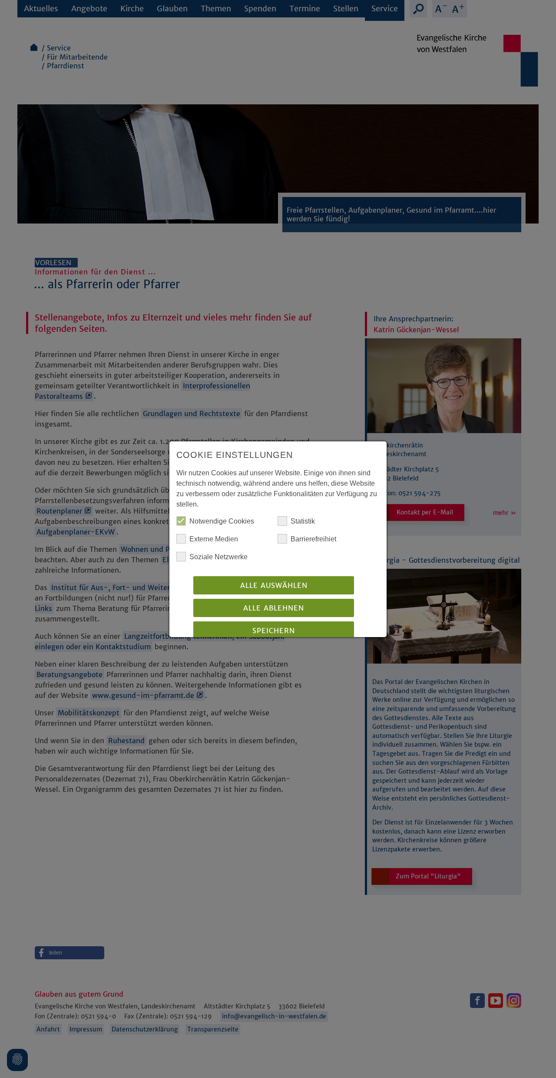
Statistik (303, 521)
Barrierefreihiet (313, 539)
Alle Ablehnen (273, 608)
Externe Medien (213, 539)
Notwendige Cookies (221, 521)
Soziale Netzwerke (218, 557)
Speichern (273, 630)
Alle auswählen (274, 585)
